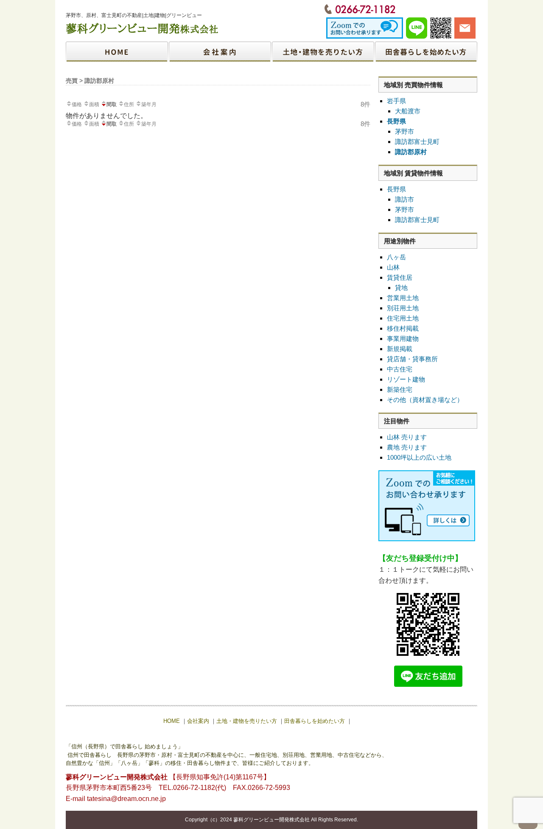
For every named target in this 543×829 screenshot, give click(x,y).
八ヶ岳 (396, 257)
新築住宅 (399, 389)
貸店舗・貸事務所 (412, 359)
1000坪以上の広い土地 (419, 457)
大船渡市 (407, 111)
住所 (129, 104)
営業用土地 (403, 297)
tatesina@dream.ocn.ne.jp (126, 798)
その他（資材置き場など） (425, 399)
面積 (94, 104)
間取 (111, 104)
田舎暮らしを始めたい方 (425, 52)
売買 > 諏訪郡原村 (90, 80)
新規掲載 (399, 348)
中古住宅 (399, 369)
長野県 (396, 121)
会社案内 (220, 52)
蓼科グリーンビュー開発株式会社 (271, 820)
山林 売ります (407, 437)
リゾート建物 (406, 379)
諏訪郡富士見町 (417, 141)
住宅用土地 (403, 318)
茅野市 (404, 131)
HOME (117, 52)
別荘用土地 (403, 308)
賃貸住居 (399, 277)
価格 (77, 104)
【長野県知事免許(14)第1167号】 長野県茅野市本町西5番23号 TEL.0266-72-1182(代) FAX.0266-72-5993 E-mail (178, 787)
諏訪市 (404, 199)
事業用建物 (403, 338)
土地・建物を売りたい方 (323, 52)
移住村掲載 (403, 328)
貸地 (401, 287)
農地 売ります (407, 447)
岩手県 (396, 100)
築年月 (149, 104)
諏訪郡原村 (411, 151)
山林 (393, 267)
